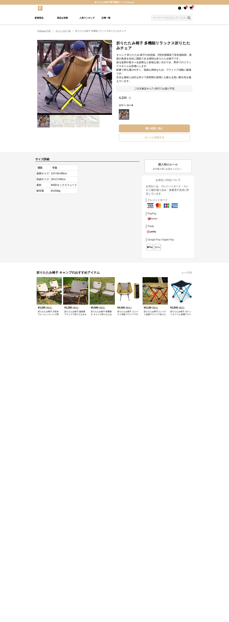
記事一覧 (106, 18)
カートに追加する (154, 137)
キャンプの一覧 (63, 31)
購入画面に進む (154, 128)
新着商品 (39, 18)
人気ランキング (87, 18)
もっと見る (186, 272)
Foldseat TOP (44, 31)
